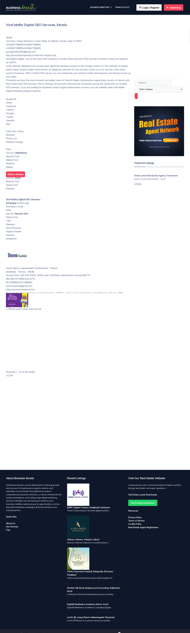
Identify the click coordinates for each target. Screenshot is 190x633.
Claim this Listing (14, 131)
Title (8, 220)
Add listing (175, 7)
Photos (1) (11, 138)
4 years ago (23, 203)
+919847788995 (32, 44)
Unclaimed (11, 238)
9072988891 (26, 282)
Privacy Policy (122, 7)
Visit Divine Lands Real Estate (142, 494)
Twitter (10, 109)
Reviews (10, 134)
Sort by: (16, 152)
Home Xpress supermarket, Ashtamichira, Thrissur (32, 268)
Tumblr (9, 116)
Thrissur (21, 271)
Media (9, 37)
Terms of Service (136, 520)
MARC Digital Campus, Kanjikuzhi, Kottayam (88, 507)
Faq (8, 530)
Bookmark (11, 99)
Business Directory (99, 7)
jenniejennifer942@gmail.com (21, 51)
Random (10, 163)
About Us (10, 523)
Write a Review (15, 174)
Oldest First (12, 160)
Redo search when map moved (25, 309)
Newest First (12, 156)
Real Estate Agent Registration (143, 527)
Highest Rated (13, 231)
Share (9, 102)
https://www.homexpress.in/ (20, 289)
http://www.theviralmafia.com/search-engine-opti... (31, 55)
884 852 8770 (27, 278)
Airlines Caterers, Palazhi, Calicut (83, 539)
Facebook (11, 106)
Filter (8, 149)
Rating (9, 167)
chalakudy (11, 271)
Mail (8, 124)
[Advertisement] (68, 414)
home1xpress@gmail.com (19, 286)
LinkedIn (10, 120)
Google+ (10, 113)
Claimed (10, 235)
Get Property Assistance (143, 503)
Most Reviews (13, 227)
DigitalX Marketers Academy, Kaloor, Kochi (87, 604)
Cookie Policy (134, 524)
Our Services (12, 526)
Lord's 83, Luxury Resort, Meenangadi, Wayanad (90, 617)
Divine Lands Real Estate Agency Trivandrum (156, 175)
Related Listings (14, 142)
